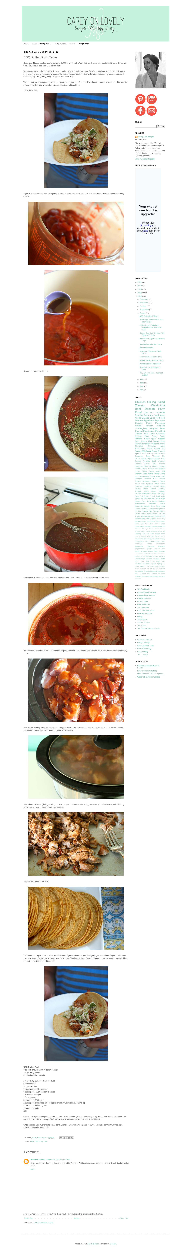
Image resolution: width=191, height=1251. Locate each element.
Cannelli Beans (158, 444)
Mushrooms (140, 449)
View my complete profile (145, 159)
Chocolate (139, 446)
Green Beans (154, 471)
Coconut (161, 454)
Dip (164, 531)
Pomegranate (160, 509)
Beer (148, 521)
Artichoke (161, 461)
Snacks (138, 481)
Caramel (162, 466)
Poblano (152, 509)
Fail (144, 534)
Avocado (161, 439)
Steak (154, 461)
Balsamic (138, 464)
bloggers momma (38, 1159)
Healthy (144, 441)
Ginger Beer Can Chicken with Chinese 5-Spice (152, 334)
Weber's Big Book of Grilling (148, 677)
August (143, 313)
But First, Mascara (144, 640)
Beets (153, 521)
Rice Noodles (154, 511)
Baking (154, 451)
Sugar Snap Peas (146, 566)
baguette (143, 574)
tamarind (138, 579)
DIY (158, 494)
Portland (147, 554)
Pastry (156, 551)
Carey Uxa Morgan (39, 1138)
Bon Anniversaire (146, 348)
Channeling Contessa (146, 595)
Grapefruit (155, 539)
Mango (149, 543)
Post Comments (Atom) (43, 1223)
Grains (149, 539)
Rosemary (160, 423)
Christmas (146, 494)
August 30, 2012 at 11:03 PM (58, 1159)
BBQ (32, 1141)
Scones (155, 514)
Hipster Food (142, 601)
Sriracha (146, 461)
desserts (138, 576)
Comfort (139, 431)
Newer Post (29, 1218)
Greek (137, 459)
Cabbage (148, 526)
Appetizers (149, 420)
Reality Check (140, 556)
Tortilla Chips (143, 571)
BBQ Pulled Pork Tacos (149, 316)
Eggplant (162, 469)
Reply (33, 1169)
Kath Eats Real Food (145, 610)
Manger (140, 617)
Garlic (158, 496)
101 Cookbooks (143, 589)
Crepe (143, 531)
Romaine (162, 556)
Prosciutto (153, 554)
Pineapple (138, 479)
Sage (143, 558)
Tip (148, 568)
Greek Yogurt (147, 459)
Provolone (161, 554)
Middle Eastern (154, 474)
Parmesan (139, 476)
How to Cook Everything (147, 671)
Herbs (142, 541)
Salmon (143, 514)
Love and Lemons (144, 613)
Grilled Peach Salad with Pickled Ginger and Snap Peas (151, 327)
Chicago (145, 529)
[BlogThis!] (63, 1137)
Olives (158, 506)
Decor (160, 531)
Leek (149, 501)
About (72, 44)
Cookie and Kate (144, 598)
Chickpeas (160, 434)
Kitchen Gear (140, 501)
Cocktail (139, 423)
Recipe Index (83, 44)
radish (157, 516)
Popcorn (138, 511)
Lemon (148, 412)
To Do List (154, 568)
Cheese (144, 469)
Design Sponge (143, 643)
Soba (158, 561)
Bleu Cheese (159, 464)
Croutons (154, 531)
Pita (142, 509)
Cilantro (145, 418)
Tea (163, 514)
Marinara (161, 501)
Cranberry (152, 446)
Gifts (152, 536)
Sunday (138, 451)
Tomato (140, 405)
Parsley (156, 441)
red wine (162, 576)
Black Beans (160, 521)
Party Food (39, 1141)
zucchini (156, 486)
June (142, 383)
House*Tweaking (144, 649)
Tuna (143, 484)
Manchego (138, 543)
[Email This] (60, 1137)
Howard (152, 541)
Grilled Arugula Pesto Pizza (151, 357)
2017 (140, 282)
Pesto (149, 423)
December (144, 299)
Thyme (137, 516)
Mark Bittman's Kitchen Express (150, 674)
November (144, 303)
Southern (138, 564)
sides (143, 518)
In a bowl (154, 415)
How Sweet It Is (143, 604)
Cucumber (139, 456)
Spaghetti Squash (149, 564)
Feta (157, 431)
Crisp (148, 531)
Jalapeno (138, 474)
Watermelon (145, 516)
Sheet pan (139, 561)
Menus (162, 504)
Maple (145, 474)
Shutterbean (142, 620)
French (152, 496)
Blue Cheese (154, 524)
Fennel (137, 471)
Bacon (148, 451)
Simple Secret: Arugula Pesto (151, 360)
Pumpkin (145, 511)
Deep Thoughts (153, 456)
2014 (140, 289)
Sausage (156, 558)
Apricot (146, 491)
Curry (155, 469)
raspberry (147, 486)
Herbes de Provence (143, 499)
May (142, 386)
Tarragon (143, 568)
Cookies (154, 494)
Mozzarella (139, 506)
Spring (159, 564)
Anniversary (161, 518)
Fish (148, 534)
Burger (142, 526)
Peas (163, 441)
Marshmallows (140, 504)
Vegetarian (149, 484)
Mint (150, 441)
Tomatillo (162, 568)
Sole (163, 561)
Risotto (137, 514)
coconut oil (156, 574)
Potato (154, 436)
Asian (162, 428)
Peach (149, 449)
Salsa (149, 514)
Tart (159, 514)
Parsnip (146, 476)
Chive (150, 469)
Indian (158, 541)
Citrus (151, 529)
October (143, 306)
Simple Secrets (144, 425)
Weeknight (158, 405)
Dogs (163, 494)
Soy (163, 449)
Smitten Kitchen (143, 623)
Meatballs (152, 504)
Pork (45, 1141)
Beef (150, 444)
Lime (152, 433)
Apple (153, 439)
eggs (152, 516)
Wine (136, 574)
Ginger (144, 471)
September (144, 310)
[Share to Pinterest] (72, 1137)
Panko (150, 551)
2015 (140, 286)
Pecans (138, 509)
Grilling (151, 402)
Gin (163, 456)
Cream (157, 529)
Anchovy (161, 489)
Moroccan (151, 546)
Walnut (162, 484)
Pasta (147, 436)
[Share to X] (66, 1137)
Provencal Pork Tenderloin (150, 364)
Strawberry (147, 481)
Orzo (163, 549)
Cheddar (138, 494)
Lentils (154, 501)
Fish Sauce (155, 534)
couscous (138, 486)
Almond (153, 489)
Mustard (147, 506)
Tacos (162, 481)
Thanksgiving (141, 428)
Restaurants (150, 556)
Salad (161, 402)
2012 (140, 296)
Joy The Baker (143, 607)
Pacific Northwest (141, 551)
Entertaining (149, 431)
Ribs (156, 556)
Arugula (153, 428)
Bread (153, 491)
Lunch (163, 541)
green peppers (147, 576)
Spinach (161, 425)
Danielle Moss (93, 1244)
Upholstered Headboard (156, 571)
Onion (163, 474)
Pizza (146, 509)
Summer (155, 481)
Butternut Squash (149, 454)
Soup (146, 415)
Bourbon (148, 466)
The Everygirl (142, 655)
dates (163, 574)
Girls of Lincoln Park (145, 646)
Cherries (138, 529)
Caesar (154, 526)
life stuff (144, 444)
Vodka (156, 484)
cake (148, 574)
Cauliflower (161, 526)
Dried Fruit (139, 496)
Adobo (145, 489)
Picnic (163, 476)
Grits (163, 496)
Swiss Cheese (160, 566)
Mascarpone (160, 543)
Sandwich (149, 558)
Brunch (154, 466)
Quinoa (138, 444)
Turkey (147, 439)
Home (26, 44)
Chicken (140, 402)
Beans (143, 521)
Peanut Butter (155, 476)
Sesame (162, 479)
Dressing (138, 534)
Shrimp (157, 449)
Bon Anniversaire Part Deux (151, 344)
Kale (146, 433)
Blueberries (139, 466)
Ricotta (162, 511)
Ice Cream (156, 499)
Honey (147, 541)
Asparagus (160, 420)
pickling (155, 576)
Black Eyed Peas (141, 524)
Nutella (149, 549)
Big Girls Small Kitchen (146, 592)
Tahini (137, 568)
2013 (140, 293)
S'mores (138, 558)
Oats (153, 506)
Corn (137, 441)
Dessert (150, 408)
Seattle (162, 558)
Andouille (138, 491)
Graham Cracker (140, 539)
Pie (136, 554)
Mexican (138, 436)
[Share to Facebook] (69, 1137)
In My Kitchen (60, 44)
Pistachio (147, 479)
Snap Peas (150, 561)
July (142, 379)
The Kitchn (141, 626)
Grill (163, 471)
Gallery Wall (145, 536)
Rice (155, 479)
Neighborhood (140, 549)
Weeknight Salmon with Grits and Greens (151, 321)
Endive (146, 496)
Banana (138, 521)
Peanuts (162, 551)
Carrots (138, 469)
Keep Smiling (142, 652)
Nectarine (161, 546)
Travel (137, 484)
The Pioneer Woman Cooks (148, 629)
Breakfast (161, 491)
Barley (147, 464)
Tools (137, 571)
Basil (138, 408)
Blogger (113, 1244)
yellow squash (151, 518)
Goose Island (160, 536)
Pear (163, 506)
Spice (152, 418)
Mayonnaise (139, 546)
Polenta (140, 554)
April (142, 390)
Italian (163, 499)
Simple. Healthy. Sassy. (41, 44)
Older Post (124, 1218)
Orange (157, 459)
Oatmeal (157, 549)
